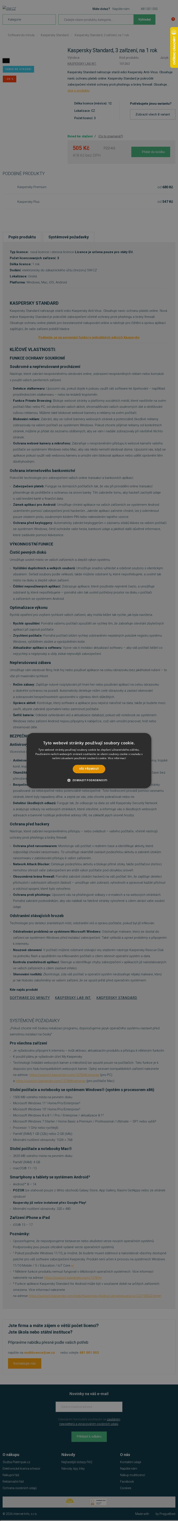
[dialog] (89, 760)
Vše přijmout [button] (89, 769)
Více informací (117, 758)
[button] (89, 780)
